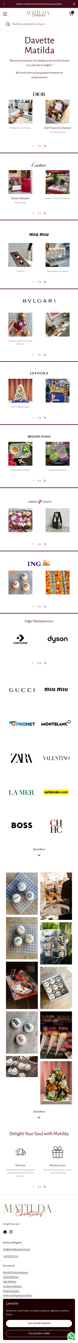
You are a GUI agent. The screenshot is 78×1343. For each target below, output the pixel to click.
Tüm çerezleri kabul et (39, 1323)
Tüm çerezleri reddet (39, 1333)
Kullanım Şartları (11, 1291)
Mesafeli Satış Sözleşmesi (15, 1272)
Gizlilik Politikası (11, 1277)
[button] (45, 146)
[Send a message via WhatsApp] (71, 1336)
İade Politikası (9, 1281)
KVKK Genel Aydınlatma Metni (17, 1295)
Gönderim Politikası (12, 1286)
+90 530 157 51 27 (10, 1256)
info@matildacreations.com (16, 1249)
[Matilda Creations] (38, 14)
